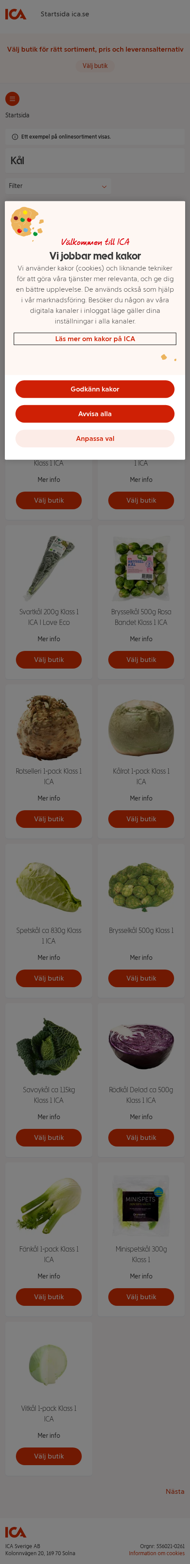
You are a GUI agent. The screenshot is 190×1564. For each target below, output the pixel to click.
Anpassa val (95, 438)
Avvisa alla (95, 413)
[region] (95, 330)
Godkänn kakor (95, 388)
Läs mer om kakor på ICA (95, 338)
